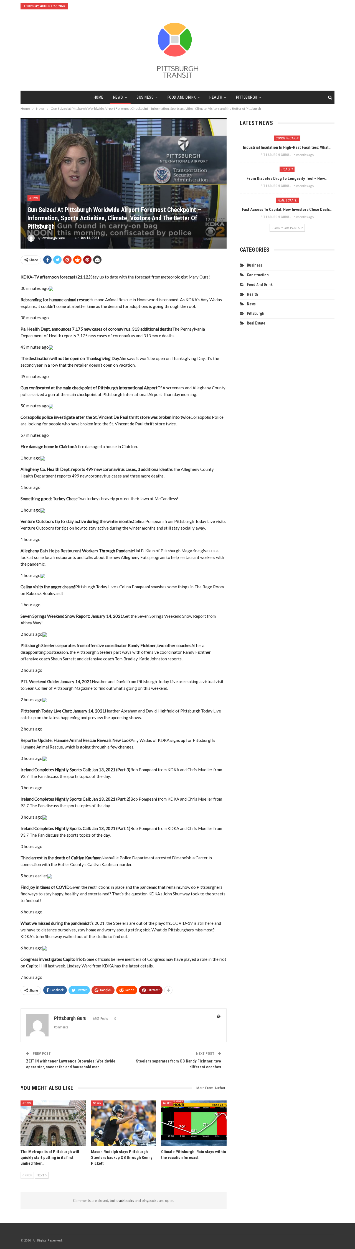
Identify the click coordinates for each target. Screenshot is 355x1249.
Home (98, 97)
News (118, 97)
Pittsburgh (246, 97)
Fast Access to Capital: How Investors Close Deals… (287, 209)
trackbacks (125, 1200)
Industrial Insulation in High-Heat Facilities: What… (287, 147)
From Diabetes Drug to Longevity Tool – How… (287, 178)
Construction (287, 138)
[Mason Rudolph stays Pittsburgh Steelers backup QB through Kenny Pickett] (123, 1123)
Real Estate (287, 200)
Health (215, 97)
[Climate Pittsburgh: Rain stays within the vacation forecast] (194, 1123)
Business (145, 97)
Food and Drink (182, 97)
